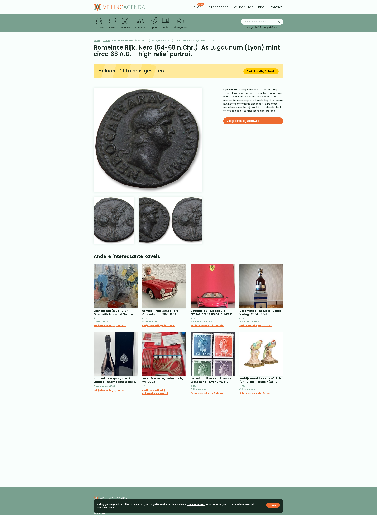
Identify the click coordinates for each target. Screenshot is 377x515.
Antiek (112, 27)
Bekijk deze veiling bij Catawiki (110, 325)
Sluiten (273, 505)
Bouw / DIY (140, 27)
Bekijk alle (261, 27)
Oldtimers (99, 27)
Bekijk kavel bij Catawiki (261, 71)
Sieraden (125, 27)
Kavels (106, 40)
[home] (119, 7)
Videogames (180, 27)
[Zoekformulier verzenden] (279, 22)
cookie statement (196, 504)
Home (97, 40)
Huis (165, 27)
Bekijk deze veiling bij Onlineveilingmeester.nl (155, 392)
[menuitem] (197, 7)
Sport (154, 27)
